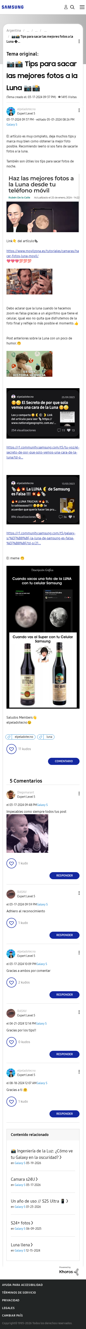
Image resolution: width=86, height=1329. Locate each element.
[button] (72, 110)
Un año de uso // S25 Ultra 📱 (38, 1201)
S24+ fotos (20, 1223)
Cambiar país (12, 1315)
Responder (64, 875)
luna (49, 737)
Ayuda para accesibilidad (22, 1285)
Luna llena (20, 1244)
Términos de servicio (19, 1292)
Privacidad (10, 1300)
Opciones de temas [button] (72, 41)
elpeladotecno (24, 737)
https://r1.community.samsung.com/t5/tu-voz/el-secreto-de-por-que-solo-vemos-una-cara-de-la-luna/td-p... (42, 452)
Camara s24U (23, 1179)
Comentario (64, 761)
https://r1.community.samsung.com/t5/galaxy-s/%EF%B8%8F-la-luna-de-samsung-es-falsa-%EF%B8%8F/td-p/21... (40, 538)
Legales (8, 1308)
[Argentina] (12, 7)
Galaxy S (11, 124)
